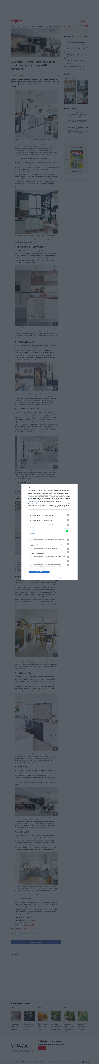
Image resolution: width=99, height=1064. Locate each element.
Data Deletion (41, 577)
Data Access (49, 577)
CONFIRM (39, 571)
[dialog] (49, 532)
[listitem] (49, 512)
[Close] (74, 487)
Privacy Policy (58, 577)
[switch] (67, 515)
